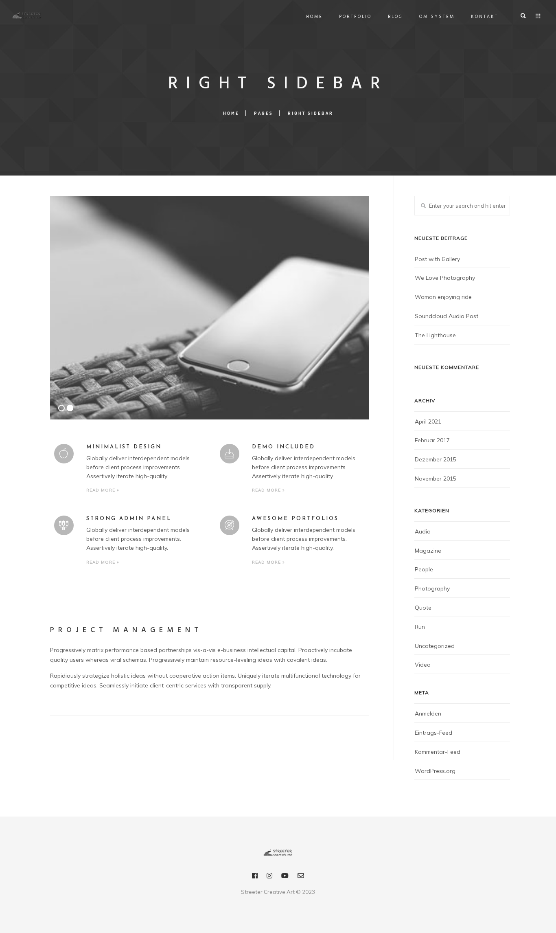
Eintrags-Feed (433, 732)
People (424, 569)
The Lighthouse (435, 335)
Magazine (428, 550)
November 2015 (435, 478)
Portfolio (355, 16)
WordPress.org (435, 771)
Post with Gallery (437, 259)
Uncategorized (435, 646)
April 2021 (428, 421)
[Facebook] (254, 877)
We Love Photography (445, 277)
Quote (423, 607)
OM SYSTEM (437, 16)
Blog (395, 16)
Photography (432, 588)
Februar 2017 (432, 440)
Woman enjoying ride (443, 297)
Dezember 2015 (435, 459)
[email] (301, 877)
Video (423, 664)
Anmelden (428, 713)
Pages (263, 113)
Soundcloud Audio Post (446, 316)
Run (420, 626)
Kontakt (484, 16)
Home (314, 16)
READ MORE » (102, 490)
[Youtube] (285, 877)
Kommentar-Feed (437, 751)
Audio (423, 531)
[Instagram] (269, 877)
